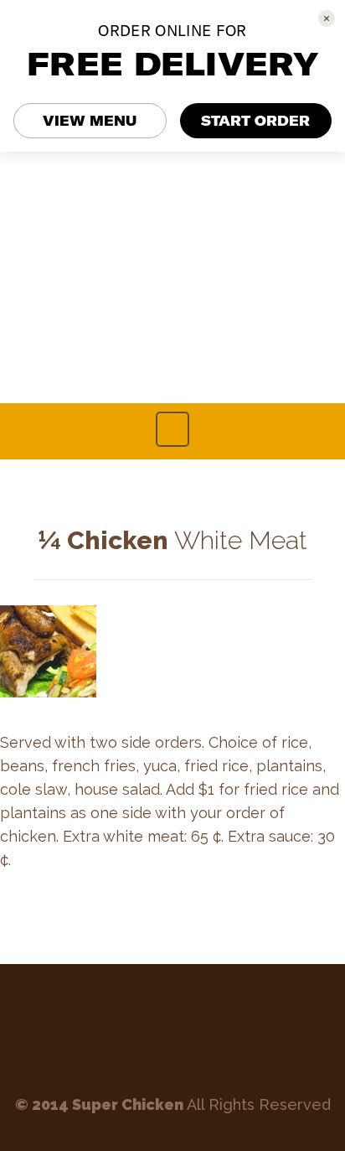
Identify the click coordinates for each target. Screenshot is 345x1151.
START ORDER (255, 120)
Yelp (198, 1030)
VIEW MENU (89, 120)
